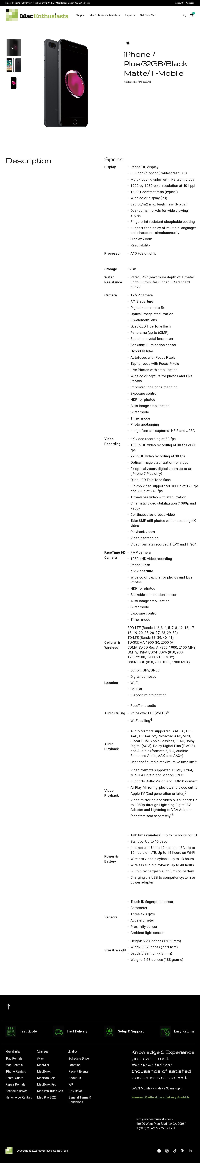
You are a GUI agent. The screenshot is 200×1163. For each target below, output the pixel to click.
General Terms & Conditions (79, 1099)
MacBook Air (46, 1078)
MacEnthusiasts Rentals (103, 15)
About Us (74, 1078)
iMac (40, 1058)
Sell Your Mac (148, 15)
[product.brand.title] (159, 43)
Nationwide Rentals (18, 1097)
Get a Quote (84, 3)
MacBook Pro (46, 1084)
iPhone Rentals (15, 1071)
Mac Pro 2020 (47, 1097)
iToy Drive (75, 1091)
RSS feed (62, 1151)
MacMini (43, 1065)
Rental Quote (14, 1078)
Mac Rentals (14, 1065)
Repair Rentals (15, 1084)
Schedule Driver (16, 1091)
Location (74, 1065)
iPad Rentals (13, 1058)
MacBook (43, 1071)
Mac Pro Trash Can (50, 1091)
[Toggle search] (184, 15)
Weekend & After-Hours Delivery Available (161, 1097)
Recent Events (78, 1071)
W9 (70, 1084)
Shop (79, 15)
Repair (128, 15)
